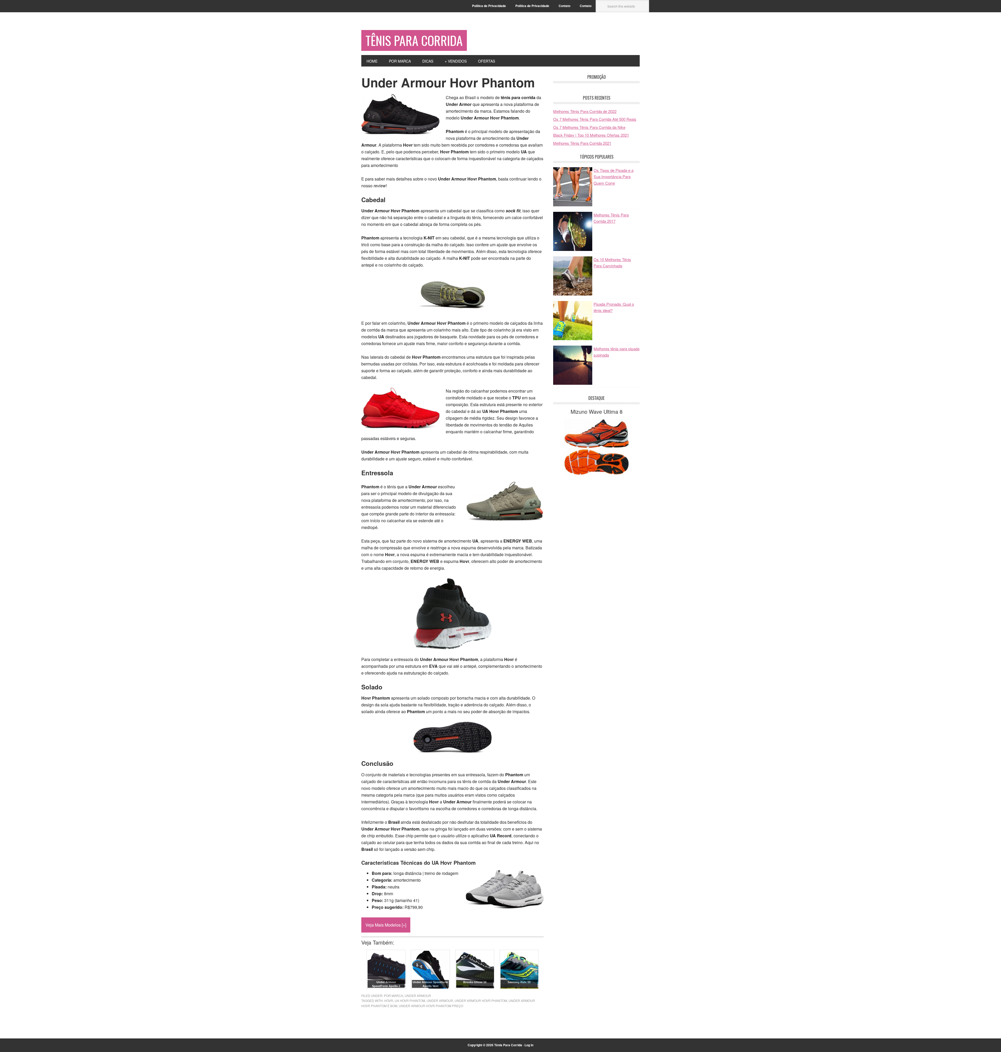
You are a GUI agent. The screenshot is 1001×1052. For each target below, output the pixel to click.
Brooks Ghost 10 (474, 982)
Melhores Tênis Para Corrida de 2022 (585, 111)
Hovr (388, 1000)
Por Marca (393, 995)
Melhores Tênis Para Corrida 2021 (582, 143)
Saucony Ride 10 (519, 982)
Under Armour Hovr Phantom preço (431, 1005)
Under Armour (418, 995)
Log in (528, 1045)
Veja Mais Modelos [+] (385, 925)
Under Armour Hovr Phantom (481, 1000)
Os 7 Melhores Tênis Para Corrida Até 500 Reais (594, 119)
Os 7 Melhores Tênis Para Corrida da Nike (589, 127)
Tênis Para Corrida (414, 40)
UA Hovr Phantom (410, 1000)
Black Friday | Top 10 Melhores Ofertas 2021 (591, 135)
